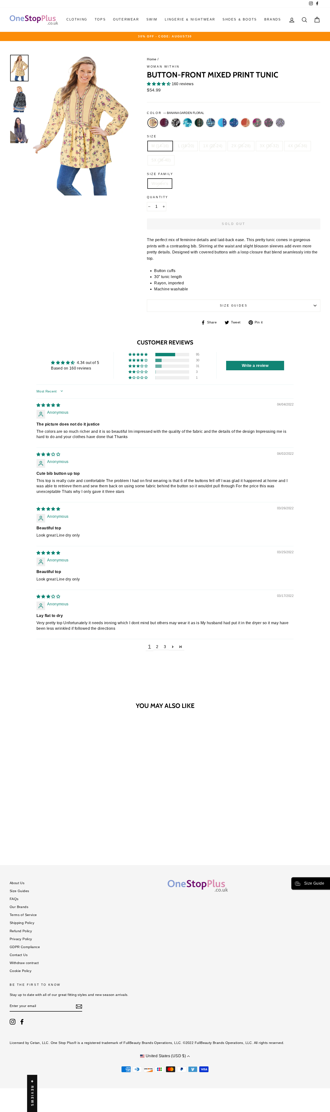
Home (152, 59)
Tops (100, 19)
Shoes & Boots (239, 19)
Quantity (157, 197)
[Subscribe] (79, 1006)
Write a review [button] (255, 366)
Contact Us (19, 955)
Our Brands (19, 907)
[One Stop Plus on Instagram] (12, 1022)
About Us (17, 883)
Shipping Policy (22, 923)
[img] (48, 405)
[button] (159, 84)
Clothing (76, 19)
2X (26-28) (241, 146)
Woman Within (163, 66)
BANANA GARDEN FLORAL (153, 123)
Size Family (160, 174)
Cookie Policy (20, 971)
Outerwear (126, 19)
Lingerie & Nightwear (190, 19)
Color (175, 113)
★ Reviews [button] (32, 1093)
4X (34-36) (297, 146)
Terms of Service (23, 915)
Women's (159, 184)
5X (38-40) (161, 160)
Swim (152, 19)
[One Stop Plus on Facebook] (22, 1022)
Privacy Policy (21, 939)
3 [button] (165, 647)
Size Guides (234, 305)
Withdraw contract (24, 963)
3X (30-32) (269, 146)
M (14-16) (160, 146)
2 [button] (157, 647)
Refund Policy (21, 931)
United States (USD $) (165, 1056)
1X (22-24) (212, 146)
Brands (272, 19)
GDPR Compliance (25, 947)
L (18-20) (186, 146)
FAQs (14, 899)
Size (152, 136)
